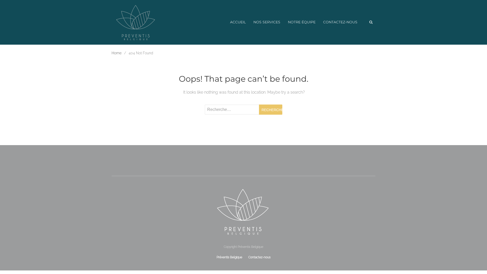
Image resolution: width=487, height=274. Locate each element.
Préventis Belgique (229, 257)
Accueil (238, 22)
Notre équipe (302, 22)
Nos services (266, 22)
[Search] (370, 22)
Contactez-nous (340, 22)
